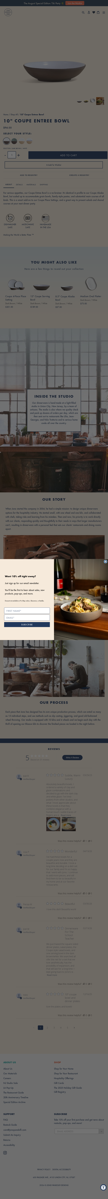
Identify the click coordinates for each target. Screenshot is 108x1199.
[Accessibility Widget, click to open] (103, 1187)
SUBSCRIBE (27, 624)
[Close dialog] (105, 561)
